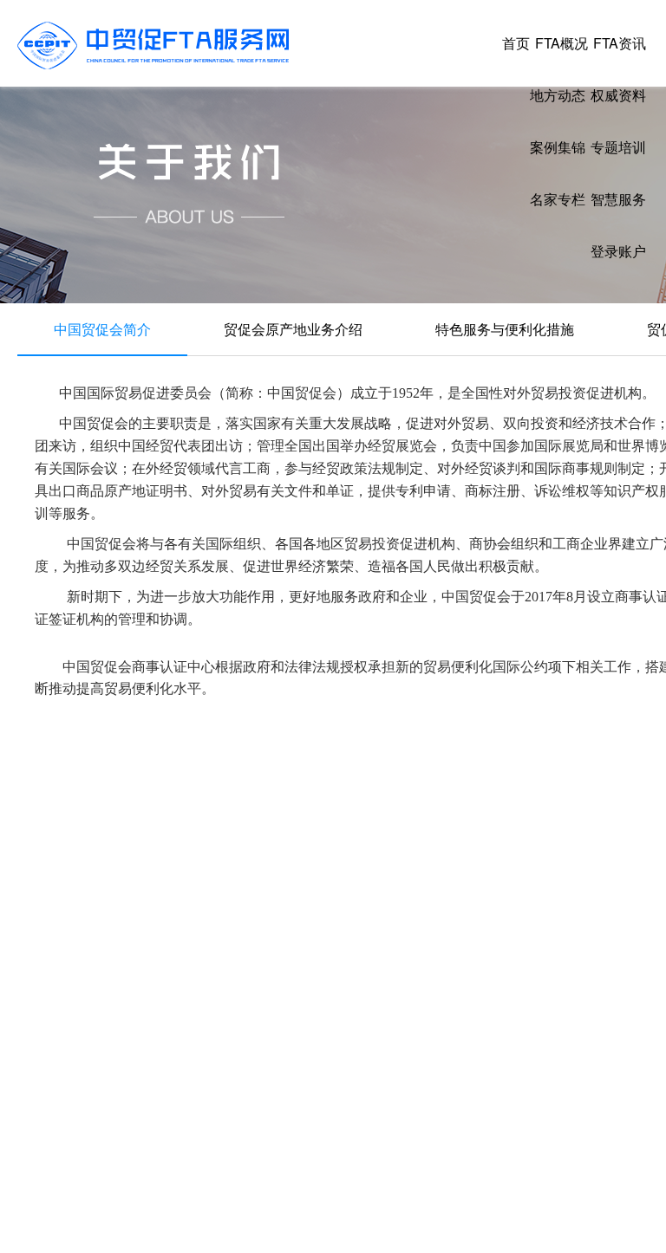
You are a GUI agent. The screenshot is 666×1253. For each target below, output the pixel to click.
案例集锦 (557, 147)
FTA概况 (561, 43)
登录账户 (618, 251)
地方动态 (557, 95)
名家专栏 (557, 199)
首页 (516, 43)
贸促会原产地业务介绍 (293, 329)
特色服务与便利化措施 (504, 329)
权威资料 (618, 95)
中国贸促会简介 (102, 329)
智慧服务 (618, 199)
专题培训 (618, 147)
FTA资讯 (619, 43)
